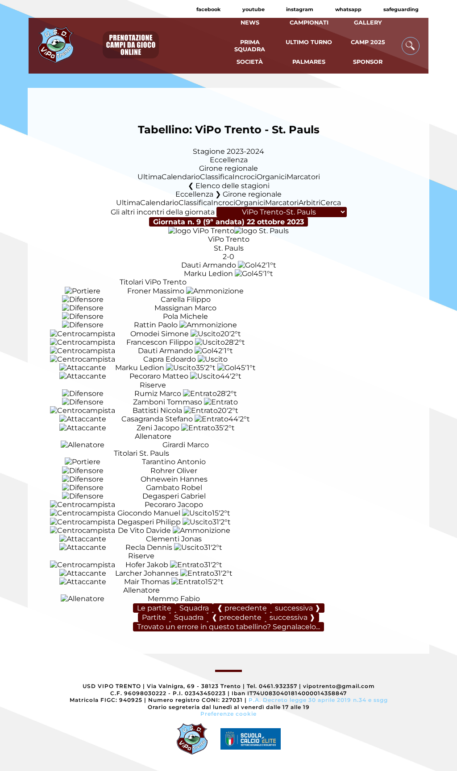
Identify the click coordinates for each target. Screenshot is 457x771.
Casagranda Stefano (157, 419)
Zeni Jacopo (158, 428)
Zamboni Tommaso (167, 402)
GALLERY (368, 22)
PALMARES (308, 61)
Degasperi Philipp (149, 522)
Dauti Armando (208, 265)
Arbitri (309, 202)
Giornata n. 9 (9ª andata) (228, 222)
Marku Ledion (208, 273)
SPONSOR (367, 61)
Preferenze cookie (228, 713)
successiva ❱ (297, 608)
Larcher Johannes (147, 573)
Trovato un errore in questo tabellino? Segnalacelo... (228, 627)
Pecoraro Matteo (158, 376)
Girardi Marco (185, 445)
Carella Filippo (186, 299)
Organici (272, 177)
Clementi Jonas (174, 539)
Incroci (245, 177)
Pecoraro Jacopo (174, 504)
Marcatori (303, 177)
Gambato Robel (174, 487)
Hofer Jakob (146, 565)
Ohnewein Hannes (174, 479)
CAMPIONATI (309, 22)
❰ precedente (242, 608)
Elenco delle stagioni (232, 185)
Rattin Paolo (156, 325)
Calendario (181, 177)
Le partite (154, 608)
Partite (154, 617)
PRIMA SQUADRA (249, 45)
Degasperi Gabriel (174, 496)
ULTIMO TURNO (309, 42)
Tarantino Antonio (174, 462)
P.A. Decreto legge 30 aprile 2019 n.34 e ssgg (318, 700)
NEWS (250, 22)
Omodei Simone (159, 334)
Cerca (330, 202)
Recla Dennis (148, 547)
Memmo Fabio (174, 598)
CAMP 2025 (368, 42)
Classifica (216, 177)
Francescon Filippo (159, 342)
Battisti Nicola (157, 410)
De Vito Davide (144, 530)
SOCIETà (250, 61)
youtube (253, 9)
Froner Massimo (155, 291)
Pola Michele (185, 316)
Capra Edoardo (169, 359)
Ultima (149, 177)
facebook (208, 9)
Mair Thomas (147, 581)
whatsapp (348, 9)
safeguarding (401, 9)
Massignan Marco (185, 308)
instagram (299, 9)
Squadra (194, 608)
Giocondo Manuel (148, 513)
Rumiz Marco (157, 393)
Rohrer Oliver (173, 470)
